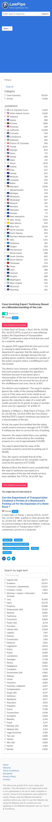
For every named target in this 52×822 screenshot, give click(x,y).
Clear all (9, 86)
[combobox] (26, 14)
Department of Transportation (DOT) (16, 544)
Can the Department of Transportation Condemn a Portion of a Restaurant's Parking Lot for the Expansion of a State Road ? (25, 502)
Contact (6, 779)
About (5, 765)
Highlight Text (13, 313)
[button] (4, 558)
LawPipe (17, 4)
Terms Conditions (11, 770)
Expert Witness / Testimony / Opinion (16, 548)
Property (35, 548)
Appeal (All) (7, 540)
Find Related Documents (15, 325)
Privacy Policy (9, 776)
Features (7, 767)
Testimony (7, 552)
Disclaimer (7, 773)
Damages (18, 540)
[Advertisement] (26, 52)
